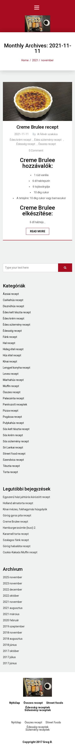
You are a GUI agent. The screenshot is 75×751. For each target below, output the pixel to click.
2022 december (12, 589)
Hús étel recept (12, 355)
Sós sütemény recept (16, 441)
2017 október (11, 651)
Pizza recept (10, 410)
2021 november (12, 601)
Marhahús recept (13, 379)
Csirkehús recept (13, 300)
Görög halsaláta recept (16, 546)
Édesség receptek (37, 707)
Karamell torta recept (16, 533)
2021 (35, 60)
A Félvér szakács (47, 134)
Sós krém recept (13, 435)
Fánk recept (10, 336)
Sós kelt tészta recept (16, 429)
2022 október (11, 595)
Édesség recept (25, 144)
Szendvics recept (13, 459)
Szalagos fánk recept (16, 540)
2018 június (10, 644)
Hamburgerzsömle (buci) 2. (19, 527)
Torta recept (10, 472)
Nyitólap (14, 702)
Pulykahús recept (13, 422)
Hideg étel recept (13, 349)
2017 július (9, 657)
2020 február (11, 620)
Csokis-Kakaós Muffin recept (20, 552)
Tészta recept (11, 465)
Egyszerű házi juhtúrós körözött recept (26, 497)
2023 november (12, 583)
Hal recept (9, 343)
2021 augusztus (12, 608)
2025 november (12, 577)
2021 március (11, 614)
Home (25, 60)
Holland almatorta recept (18, 503)
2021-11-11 (21, 134)
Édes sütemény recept (48, 139)
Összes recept (47, 144)
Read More (37, 231)
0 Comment (36, 150)
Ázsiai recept (11, 293)
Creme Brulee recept (37, 127)
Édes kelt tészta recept (17, 312)
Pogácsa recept (12, 416)
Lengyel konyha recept (16, 367)
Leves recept (10, 373)
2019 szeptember (14, 626)
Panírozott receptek (15, 404)
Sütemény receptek (37, 710)
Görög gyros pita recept (17, 515)
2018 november (12, 632)
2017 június (10, 663)
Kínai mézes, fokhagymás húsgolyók (25, 509)
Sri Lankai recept (13, 447)
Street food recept (14, 453)
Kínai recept (10, 361)
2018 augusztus (12, 638)
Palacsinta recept (13, 398)
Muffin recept (11, 386)
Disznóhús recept (13, 306)
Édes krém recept (20, 139)
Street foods (54, 702)
